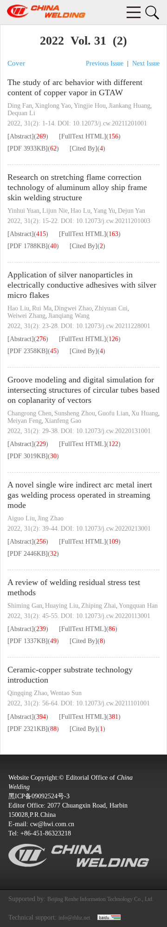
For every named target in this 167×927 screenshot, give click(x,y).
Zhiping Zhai (98, 605)
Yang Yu (104, 210)
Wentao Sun (66, 693)
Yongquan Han (138, 605)
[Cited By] (83, 148)
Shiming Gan (24, 605)
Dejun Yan (131, 210)
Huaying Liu (61, 605)
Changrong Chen (29, 413)
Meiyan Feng (24, 420)
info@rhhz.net (74, 917)
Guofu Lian (113, 413)
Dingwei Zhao (73, 308)
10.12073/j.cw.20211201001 (110, 123)
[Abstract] (20, 136)
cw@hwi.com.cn (52, 824)
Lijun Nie (55, 210)
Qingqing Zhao (27, 693)
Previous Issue (104, 63)
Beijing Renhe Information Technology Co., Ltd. (100, 899)
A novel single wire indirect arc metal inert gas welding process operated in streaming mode (79, 495)
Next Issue (146, 63)
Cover (16, 63)
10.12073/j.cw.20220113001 (113, 615)
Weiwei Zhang (26, 315)
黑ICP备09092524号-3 (39, 796)
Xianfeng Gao (63, 420)
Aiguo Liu (21, 518)
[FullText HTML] (82, 136)
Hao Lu (80, 210)
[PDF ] (27, 148)
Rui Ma (41, 308)
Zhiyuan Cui (111, 308)
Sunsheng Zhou (74, 413)
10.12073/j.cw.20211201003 (113, 220)
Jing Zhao (51, 518)
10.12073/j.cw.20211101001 (113, 703)
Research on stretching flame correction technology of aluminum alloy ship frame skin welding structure (77, 187)
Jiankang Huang (129, 105)
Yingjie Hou (90, 105)
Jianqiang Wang (69, 315)
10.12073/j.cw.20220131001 (113, 430)
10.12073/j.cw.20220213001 (113, 528)
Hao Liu (18, 308)
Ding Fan (19, 105)
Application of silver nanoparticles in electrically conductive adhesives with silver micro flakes (81, 285)
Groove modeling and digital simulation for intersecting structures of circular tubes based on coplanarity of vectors (83, 390)
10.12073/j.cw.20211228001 (113, 325)
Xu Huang (144, 413)
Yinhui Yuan (23, 210)
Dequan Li (21, 113)
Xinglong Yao (53, 105)
